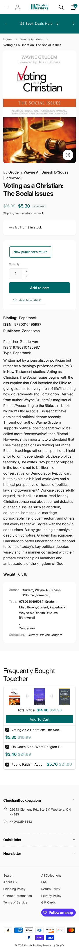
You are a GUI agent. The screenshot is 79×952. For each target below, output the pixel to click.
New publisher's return (30, 252)
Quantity (14, 264)
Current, (33, 635)
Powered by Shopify (53, 945)
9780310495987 (31, 601)
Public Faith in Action (28, 764)
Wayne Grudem (51, 635)
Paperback (57, 607)
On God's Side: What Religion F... (36, 747)
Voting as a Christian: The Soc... (36, 730)
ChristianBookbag (33, 945)
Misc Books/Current (33, 607)
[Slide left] (5, 23)
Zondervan (27, 628)
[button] (6, 7)
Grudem (50, 601)
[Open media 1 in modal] (39, 106)
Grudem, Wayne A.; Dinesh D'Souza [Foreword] (35, 175)
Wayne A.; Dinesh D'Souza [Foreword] (38, 615)
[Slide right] (73, 23)
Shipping (8, 213)
